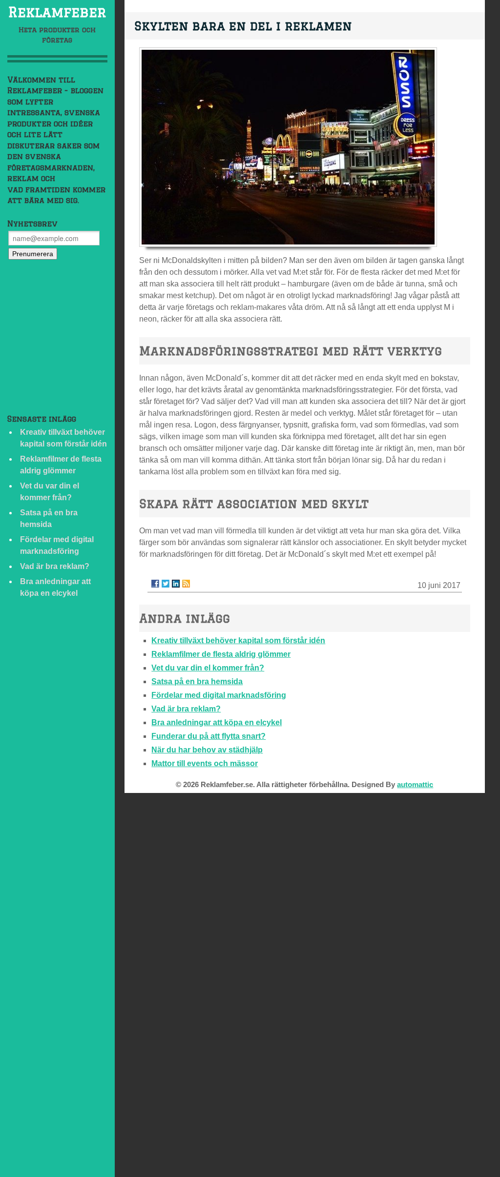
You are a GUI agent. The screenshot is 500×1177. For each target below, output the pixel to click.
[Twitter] (165, 584)
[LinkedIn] (176, 584)
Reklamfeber (57, 12)
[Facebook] (155, 584)
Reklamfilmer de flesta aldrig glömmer (221, 654)
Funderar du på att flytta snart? (208, 736)
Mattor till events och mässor (204, 763)
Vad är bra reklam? (54, 566)
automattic (415, 784)
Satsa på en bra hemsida (197, 681)
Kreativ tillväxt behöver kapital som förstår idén (238, 640)
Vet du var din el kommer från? (207, 668)
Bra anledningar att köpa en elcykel (216, 722)
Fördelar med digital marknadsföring (218, 695)
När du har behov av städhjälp (207, 750)
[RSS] (186, 584)
